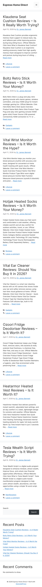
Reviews (9, 251)
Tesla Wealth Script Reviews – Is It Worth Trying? (19, 452)
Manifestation (11, 495)
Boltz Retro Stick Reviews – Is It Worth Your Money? (19, 82)
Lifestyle (9, 64)
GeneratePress (21, 584)
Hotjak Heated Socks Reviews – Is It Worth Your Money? (20, 205)
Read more (7, 58)
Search (5, 508)
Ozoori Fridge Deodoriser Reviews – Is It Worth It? (20, 328)
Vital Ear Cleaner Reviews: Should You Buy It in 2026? (19, 269)
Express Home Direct (15, 4)
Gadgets (9, 125)
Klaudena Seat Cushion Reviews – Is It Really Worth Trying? (21, 21)
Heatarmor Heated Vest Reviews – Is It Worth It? (18, 390)
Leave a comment (13, 67)
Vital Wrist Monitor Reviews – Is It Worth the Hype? (19, 144)
